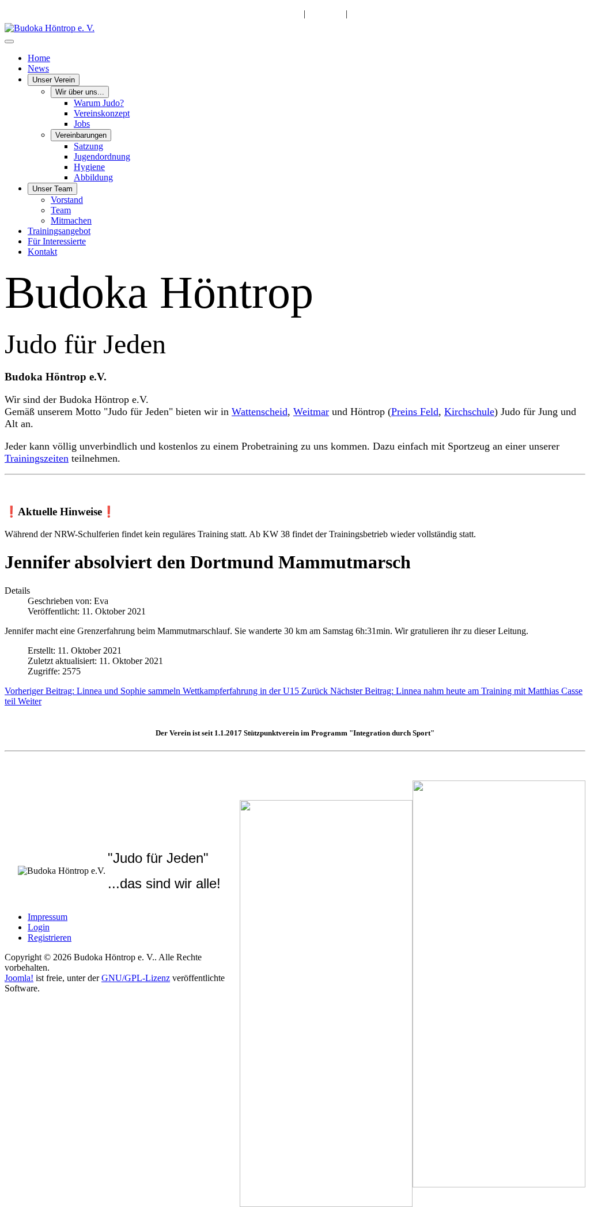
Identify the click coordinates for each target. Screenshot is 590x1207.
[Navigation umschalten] (9, 41)
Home (39, 58)
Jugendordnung (102, 156)
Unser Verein (53, 80)
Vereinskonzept (102, 113)
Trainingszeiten (37, 458)
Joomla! (19, 978)
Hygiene (89, 167)
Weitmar (311, 411)
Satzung (88, 146)
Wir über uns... (79, 92)
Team (61, 210)
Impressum (47, 917)
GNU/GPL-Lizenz (135, 978)
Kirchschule (469, 411)
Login (39, 927)
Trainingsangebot (59, 231)
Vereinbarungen (81, 135)
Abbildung (93, 177)
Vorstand (67, 200)
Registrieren (49, 937)
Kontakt (42, 252)
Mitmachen (71, 220)
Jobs (82, 124)
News (38, 68)
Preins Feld (414, 411)
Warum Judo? (99, 103)
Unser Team (52, 188)
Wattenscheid (260, 411)
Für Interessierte (57, 241)
